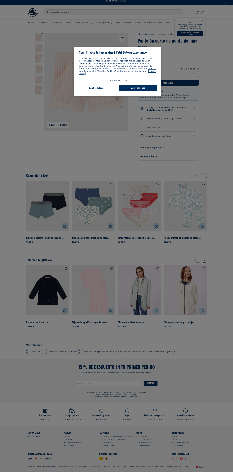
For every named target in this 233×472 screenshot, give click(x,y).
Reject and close (96, 87)
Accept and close (138, 87)
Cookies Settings (117, 80)
